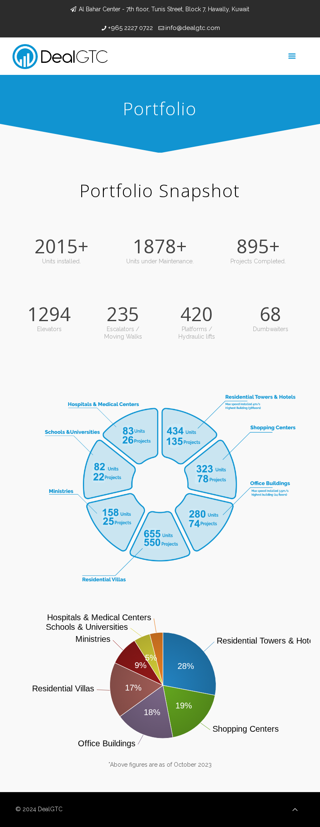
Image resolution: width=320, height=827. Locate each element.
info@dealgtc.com (192, 28)
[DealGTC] (60, 56)
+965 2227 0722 (130, 28)
